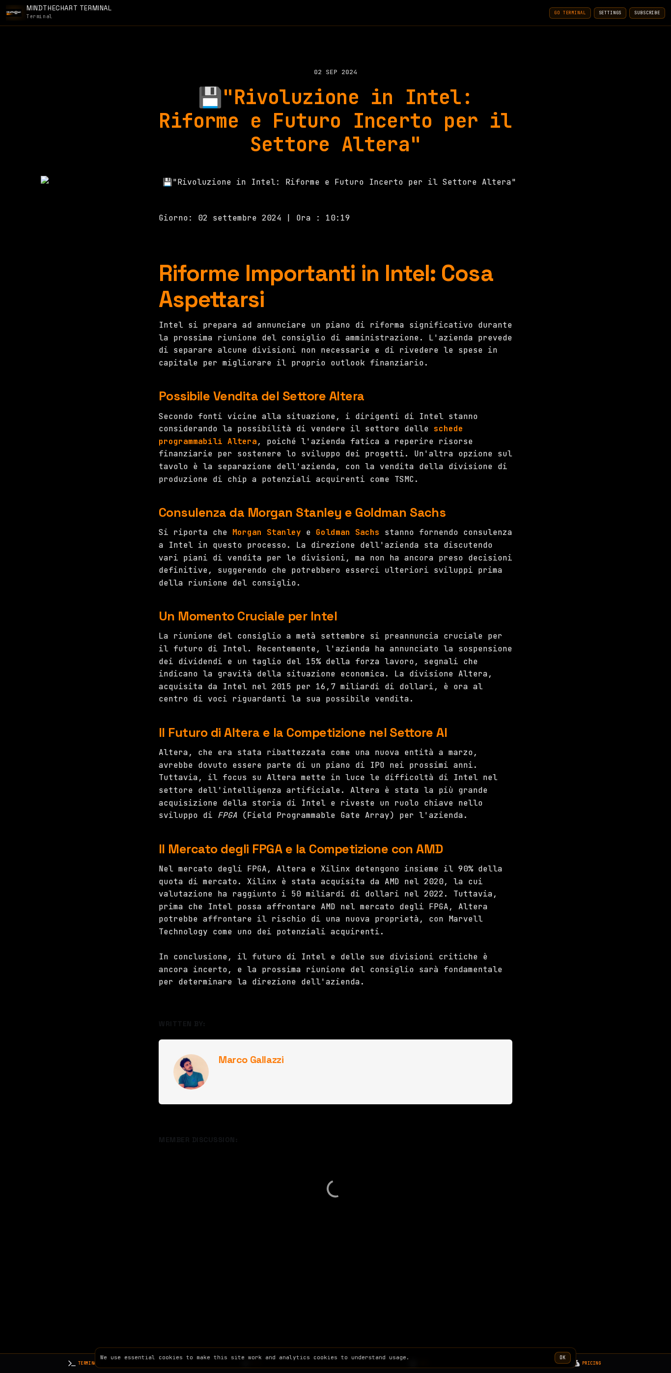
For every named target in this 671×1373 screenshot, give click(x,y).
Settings (610, 13)
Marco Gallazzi (251, 1059)
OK (562, 1357)
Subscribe (647, 13)
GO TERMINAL (570, 13)
